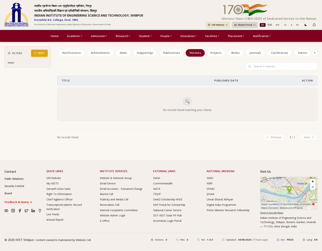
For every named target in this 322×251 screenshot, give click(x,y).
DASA (156, 178)
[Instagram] (13, 210)
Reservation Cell (109, 205)
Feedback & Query (18, 202)
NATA (156, 189)
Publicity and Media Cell (114, 199)
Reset (41, 53)
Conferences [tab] (279, 53)
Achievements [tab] (100, 53)
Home (55, 36)
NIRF (210, 183)
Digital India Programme (221, 205)
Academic (73, 36)
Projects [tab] (215, 53)
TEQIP (157, 194)
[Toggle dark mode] (306, 25)
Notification (261, 36)
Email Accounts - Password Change (121, 189)
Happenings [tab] (145, 53)
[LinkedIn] (33, 210)
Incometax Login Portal (167, 221)
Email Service (108, 183)
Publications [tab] (171, 53)
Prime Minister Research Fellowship (228, 210)
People (165, 36)
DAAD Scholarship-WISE (167, 199)
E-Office (105, 221)
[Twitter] (26, 210)
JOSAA (210, 194)
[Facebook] (20, 210)
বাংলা (277, 24)
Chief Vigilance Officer (59, 199)
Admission (98, 36)
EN (262, 24)
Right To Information (59, 194)
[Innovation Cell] (40, 210)
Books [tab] (235, 53)
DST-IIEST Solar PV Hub (167, 215)
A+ (297, 24)
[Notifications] (314, 25)
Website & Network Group (116, 178)
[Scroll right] (315, 53)
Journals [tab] (255, 53)
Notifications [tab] (71, 53)
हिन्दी (270, 24)
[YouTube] (6, 210)
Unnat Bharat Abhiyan (220, 199)
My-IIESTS (52, 183)
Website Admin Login (112, 215)
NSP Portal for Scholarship (169, 205)
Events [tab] (302, 53)
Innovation (187, 36)
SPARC (211, 189)
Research (122, 36)
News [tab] (123, 53)
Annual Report (55, 219)
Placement (235, 36)
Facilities (211, 36)
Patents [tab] (195, 53)
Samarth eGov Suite (58, 189)
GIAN (210, 178)
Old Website (53, 178)
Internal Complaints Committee (119, 210)
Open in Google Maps (271, 212)
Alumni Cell (106, 194)
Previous (276, 137)
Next (307, 137)
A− (285, 24)
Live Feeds (52, 214)
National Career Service (167, 210)
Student (144, 36)
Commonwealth (163, 183)
